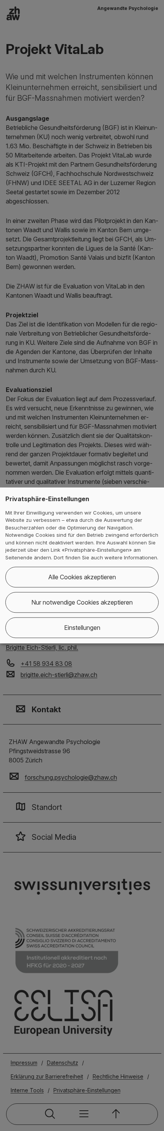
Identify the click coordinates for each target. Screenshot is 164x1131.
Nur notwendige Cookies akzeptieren (82, 602)
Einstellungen (82, 628)
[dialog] (82, 565)
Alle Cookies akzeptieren (82, 577)
